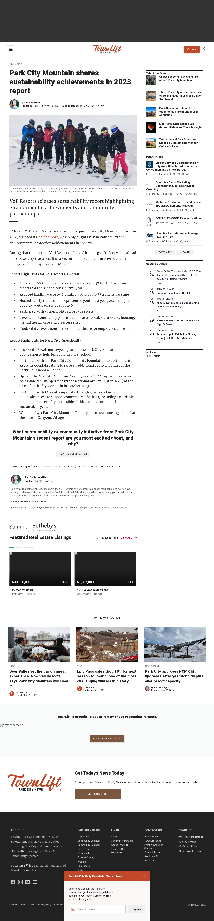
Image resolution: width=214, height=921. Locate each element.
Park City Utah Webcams (118, 851)
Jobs (80, 870)
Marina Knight (161, 687)
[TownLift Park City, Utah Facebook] (13, 883)
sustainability (69, 466)
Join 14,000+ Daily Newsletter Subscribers (95, 876)
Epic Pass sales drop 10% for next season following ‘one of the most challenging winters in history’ (106, 676)
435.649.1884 (109, 537)
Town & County (152, 666)
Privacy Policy (44, 904)
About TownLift (119, 845)
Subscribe (99, 794)
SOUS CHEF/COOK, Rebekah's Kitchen (179, 218)
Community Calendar (89, 840)
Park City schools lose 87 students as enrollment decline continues (179, 112)
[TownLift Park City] (107, 49)
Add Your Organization (107, 738)
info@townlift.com (188, 846)
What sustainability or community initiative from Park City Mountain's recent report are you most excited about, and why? (73, 438)
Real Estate (84, 866)
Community (84, 853)
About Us (17, 830)
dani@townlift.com (45, 481)
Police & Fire (84, 849)
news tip (25, 507)
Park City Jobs (154, 156)
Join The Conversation (73, 454)
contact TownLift (69, 507)
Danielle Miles (32, 102)
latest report (48, 237)
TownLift (22, 692)
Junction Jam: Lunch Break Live (175, 293)
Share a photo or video (43, 507)
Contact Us (153, 830)
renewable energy (50, 466)
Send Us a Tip (151, 856)
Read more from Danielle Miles (29, 501)
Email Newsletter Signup (153, 847)
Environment (15, 64)
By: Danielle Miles (36, 477)
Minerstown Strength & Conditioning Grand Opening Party (178, 304)
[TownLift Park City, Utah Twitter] (27, 883)
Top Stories (84, 836)
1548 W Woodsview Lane (92, 590)
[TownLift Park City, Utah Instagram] (20, 883)
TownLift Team (152, 840)
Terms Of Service (28, 904)
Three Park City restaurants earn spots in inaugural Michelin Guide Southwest (180, 96)
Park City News (89, 830)
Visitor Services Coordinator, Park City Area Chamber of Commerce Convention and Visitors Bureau (172, 166)
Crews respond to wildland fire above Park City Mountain (178, 78)
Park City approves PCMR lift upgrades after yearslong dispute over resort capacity (174, 676)
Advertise (149, 860)
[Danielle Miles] (15, 104)
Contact (13, 904)
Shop (114, 836)
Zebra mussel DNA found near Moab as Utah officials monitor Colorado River (178, 143)
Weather (82, 861)
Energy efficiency (30, 466)
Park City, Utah (113, 466)
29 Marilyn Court (22, 590)
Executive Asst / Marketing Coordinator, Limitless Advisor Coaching (170, 186)
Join (193, 49)
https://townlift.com (189, 851)
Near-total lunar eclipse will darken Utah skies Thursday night (180, 125)
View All (126, 538)
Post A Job (165, 252)
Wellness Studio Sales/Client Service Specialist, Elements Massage (179, 204)
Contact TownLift (153, 852)
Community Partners (122, 840)
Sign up (137, 909)
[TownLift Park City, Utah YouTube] (35, 883)
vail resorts (83, 466)
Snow (12, 666)
